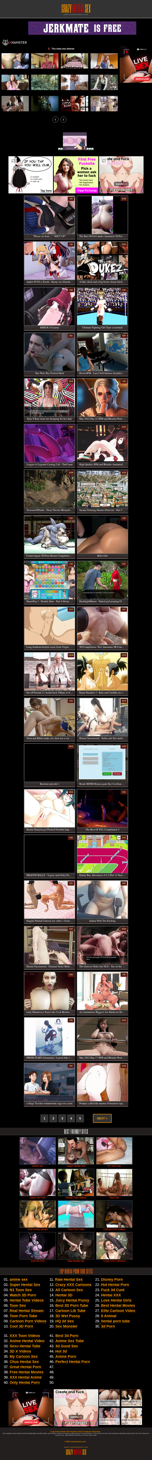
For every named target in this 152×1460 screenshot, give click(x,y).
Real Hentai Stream (26, 1311)
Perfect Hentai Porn (72, 1362)
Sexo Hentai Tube (25, 1346)
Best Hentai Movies (118, 1305)
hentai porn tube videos (112, 1323)
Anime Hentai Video (27, 1341)
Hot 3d (61, 1351)
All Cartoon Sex (69, 1290)
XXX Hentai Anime (26, 1377)
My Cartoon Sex (24, 1356)
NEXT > (102, 1118)
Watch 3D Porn (23, 1295)
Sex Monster (66, 1326)
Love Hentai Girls (116, 1300)
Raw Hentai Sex (69, 1279)
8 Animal (108, 1316)
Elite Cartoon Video (118, 1311)
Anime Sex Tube (69, 1341)
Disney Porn (112, 1279)
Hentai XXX (111, 1295)
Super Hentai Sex (25, 1284)
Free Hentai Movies (26, 1372)
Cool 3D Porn (21, 1326)
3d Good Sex (66, 1346)
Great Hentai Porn (25, 1367)
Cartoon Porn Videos (28, 1321)
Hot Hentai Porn (115, 1284)
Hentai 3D (63, 1295)
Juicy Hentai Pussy (72, 1300)
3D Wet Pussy (67, 1316)
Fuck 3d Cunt (112, 1290)
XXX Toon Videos (25, 1335)
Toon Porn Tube (23, 1316)
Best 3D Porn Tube (71, 1305)
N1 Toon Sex (21, 1290)
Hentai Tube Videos (27, 1300)
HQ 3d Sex (64, 1321)
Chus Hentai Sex (24, 1362)
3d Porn (108, 1326)
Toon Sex (18, 1305)
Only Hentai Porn (25, 1382)
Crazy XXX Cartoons (73, 1284)
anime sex (19, 1279)
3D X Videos (20, 1351)
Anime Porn (65, 1356)
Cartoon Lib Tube (70, 1311)
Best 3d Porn (66, 1335)
